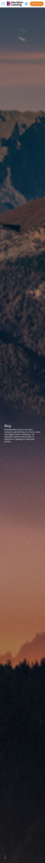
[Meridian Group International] (15, 2)
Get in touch (37, 4)
